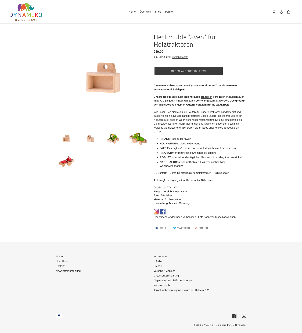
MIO (159, 100)
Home (59, 256)
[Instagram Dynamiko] (156, 213)
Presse (158, 265)
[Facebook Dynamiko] (163, 213)
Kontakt (60, 265)
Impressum (160, 256)
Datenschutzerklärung (166, 275)
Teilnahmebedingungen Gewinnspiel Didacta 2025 (182, 290)
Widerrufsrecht (162, 285)
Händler (158, 261)
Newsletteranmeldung (68, 270)
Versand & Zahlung (164, 270)
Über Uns (61, 261)
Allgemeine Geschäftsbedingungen (173, 280)
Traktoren (206, 96)
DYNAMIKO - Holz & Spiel (214, 325)
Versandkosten (180, 56)
